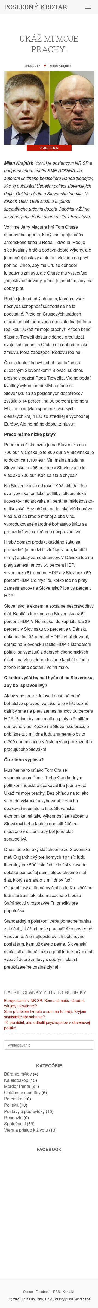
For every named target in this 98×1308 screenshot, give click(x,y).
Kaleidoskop (16, 1080)
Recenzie (13, 1117)
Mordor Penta (17, 1086)
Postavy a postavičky (24, 1111)
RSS (56, 1291)
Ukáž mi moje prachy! (49, 43)
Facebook (43, 1291)
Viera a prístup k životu (26, 1130)
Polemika (13, 1099)
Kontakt (68, 1291)
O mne (28, 1291)
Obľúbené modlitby (22, 1092)
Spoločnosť (15, 1123)
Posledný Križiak (36, 6)
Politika (49, 147)
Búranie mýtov (18, 1074)
